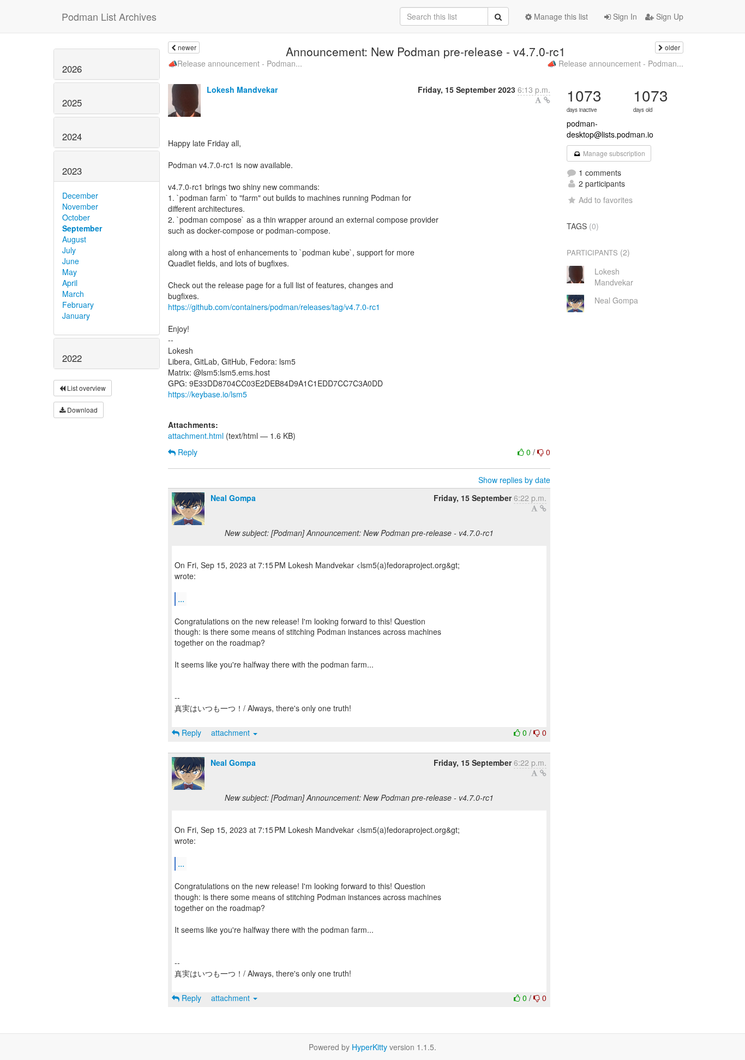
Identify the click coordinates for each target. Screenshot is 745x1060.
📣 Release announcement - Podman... (615, 63)
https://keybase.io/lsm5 (207, 394)
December (80, 195)
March (73, 293)
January (76, 315)
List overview (85, 387)
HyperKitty (369, 1046)
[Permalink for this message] (547, 100)
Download (81, 409)
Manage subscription (613, 153)
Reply (186, 451)
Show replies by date (514, 479)
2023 (72, 170)
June (70, 260)
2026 (72, 68)
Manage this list (560, 16)
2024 (72, 136)
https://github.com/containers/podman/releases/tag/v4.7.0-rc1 (274, 306)
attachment (231, 732)
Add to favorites (606, 199)
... (181, 598)
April (69, 282)
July (69, 250)
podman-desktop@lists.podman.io (610, 129)
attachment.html (196, 435)
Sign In (624, 16)
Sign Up (668, 16)
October (76, 217)
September (82, 228)
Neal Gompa (233, 497)
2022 (72, 358)
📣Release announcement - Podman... (235, 63)
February (78, 304)
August (74, 239)
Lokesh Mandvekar (242, 89)
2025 (72, 102)
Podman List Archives (109, 16)
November (80, 206)
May (69, 271)
